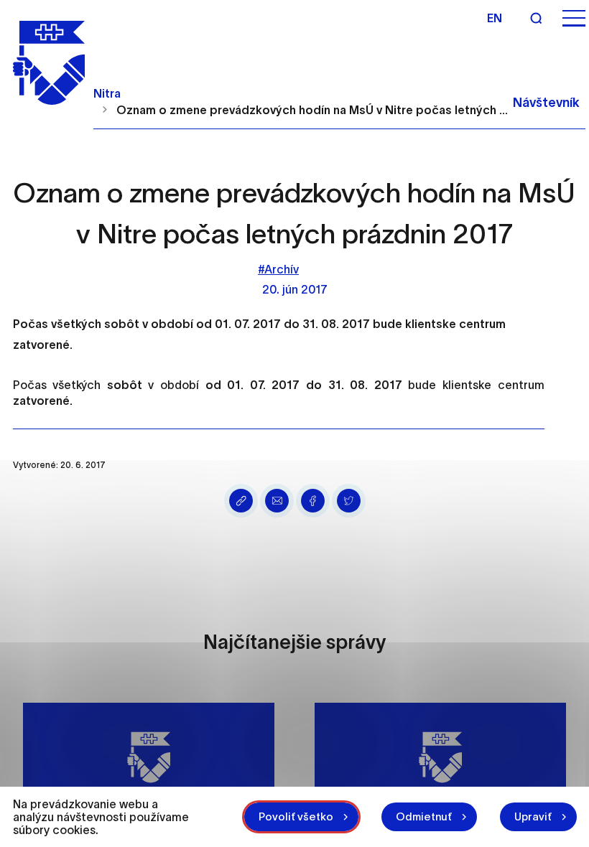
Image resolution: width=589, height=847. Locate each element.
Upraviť (533, 816)
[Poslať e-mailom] (277, 501)
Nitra (107, 93)
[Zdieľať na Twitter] (349, 501)
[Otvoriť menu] (573, 18)
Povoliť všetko (296, 816)
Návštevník (546, 102)
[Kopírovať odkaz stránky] (241, 501)
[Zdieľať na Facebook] (313, 501)
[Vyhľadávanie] (535, 18)
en (494, 17)
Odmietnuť (424, 816)
